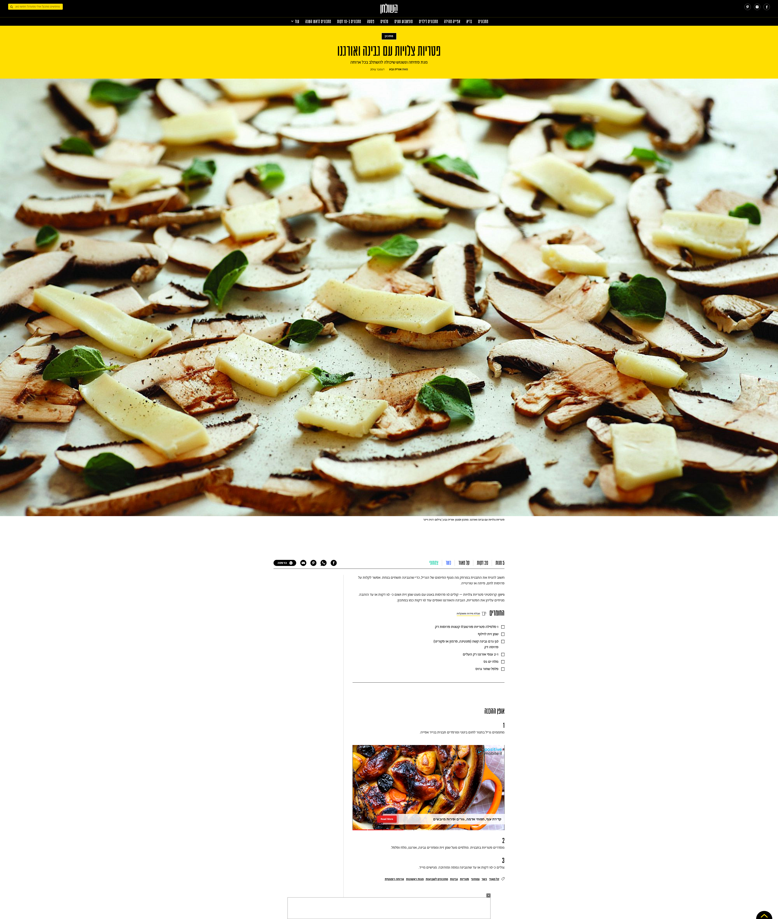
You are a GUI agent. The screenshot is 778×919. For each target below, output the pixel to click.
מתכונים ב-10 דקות (349, 21)
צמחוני (433, 563)
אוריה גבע (395, 69)
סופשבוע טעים (403, 21)
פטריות (464, 879)
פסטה (370, 21)
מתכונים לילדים (428, 21)
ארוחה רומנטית (394, 879)
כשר (448, 563)
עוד (297, 21)
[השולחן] (389, 10)
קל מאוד (463, 563)
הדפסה (282, 563)
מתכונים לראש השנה (318, 21)
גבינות (454, 879)
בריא (469, 21)
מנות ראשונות (415, 879)
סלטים (384, 21)
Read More (386, 819)
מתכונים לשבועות (437, 879)
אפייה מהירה (452, 21)
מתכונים (483, 21)
